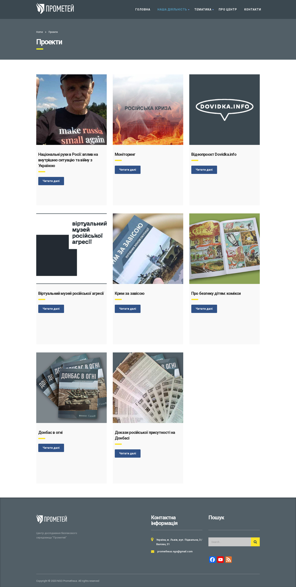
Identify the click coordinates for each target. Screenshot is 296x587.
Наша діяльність (172, 9)
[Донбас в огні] (71, 387)
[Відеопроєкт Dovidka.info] (224, 109)
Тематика (202, 9)
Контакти (252, 9)
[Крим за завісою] (148, 248)
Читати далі (51, 181)
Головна (142, 9)
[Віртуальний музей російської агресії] (71, 248)
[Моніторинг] (148, 109)
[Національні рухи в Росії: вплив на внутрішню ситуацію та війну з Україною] (71, 109)
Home (39, 32)
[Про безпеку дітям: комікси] (224, 248)
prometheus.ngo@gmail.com (175, 551)
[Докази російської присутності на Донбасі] (148, 387)
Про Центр (228, 9)
